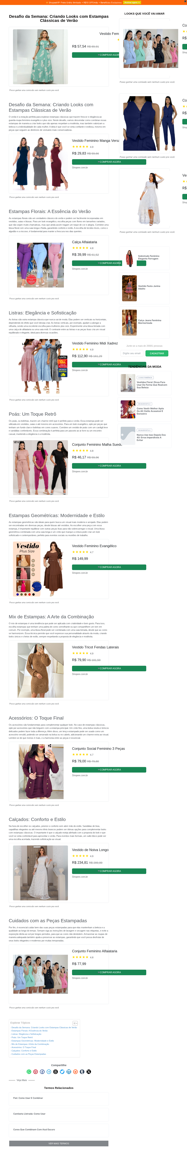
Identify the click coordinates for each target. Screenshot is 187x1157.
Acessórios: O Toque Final (24, 1047)
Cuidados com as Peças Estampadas (29, 1054)
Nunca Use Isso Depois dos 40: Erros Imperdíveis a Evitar (151, 437)
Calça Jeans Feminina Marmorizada (149, 321)
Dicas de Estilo (144, 404)
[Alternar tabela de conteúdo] (73, 1023)
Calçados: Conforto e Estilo (24, 1051)
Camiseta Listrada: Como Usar (29, 1113)
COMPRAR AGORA (110, 55)
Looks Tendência (145, 377)
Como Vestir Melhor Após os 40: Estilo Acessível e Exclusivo (150, 411)
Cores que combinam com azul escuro (34, 1129)
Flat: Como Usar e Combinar (28, 1098)
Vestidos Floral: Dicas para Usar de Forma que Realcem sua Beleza (152, 385)
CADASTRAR (157, 353)
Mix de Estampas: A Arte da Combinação (30, 1044)
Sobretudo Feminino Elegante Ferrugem (148, 257)
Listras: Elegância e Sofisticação (26, 1034)
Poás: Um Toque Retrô (22, 1037)
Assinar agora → (132, 2)
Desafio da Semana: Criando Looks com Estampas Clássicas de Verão (44, 1027)
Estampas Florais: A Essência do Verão (30, 1031)
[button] (29, 1071)
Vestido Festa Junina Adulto (149, 287)
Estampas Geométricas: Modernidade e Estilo (33, 1041)
